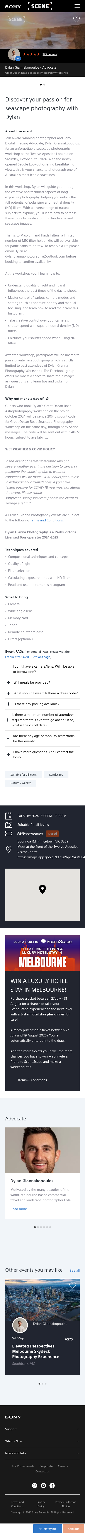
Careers (63, 1466)
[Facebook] (52, 1485)
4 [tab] (44, 1227)
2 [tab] (44, 84)
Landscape (56, 774)
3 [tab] (40, 1227)
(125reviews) (50, 54)
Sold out (73, 1529)
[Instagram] (34, 1485)
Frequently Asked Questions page (27, 657)
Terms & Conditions (32, 1080)
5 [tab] (47, 1227)
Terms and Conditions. (47, 520)
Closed (52, 833)
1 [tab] (41, 84)
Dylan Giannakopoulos (31, 1180)
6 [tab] (50, 1227)
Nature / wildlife (20, 783)
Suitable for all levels (23, 774)
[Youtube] (43, 1485)
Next (77, 1173)
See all (75, 1270)
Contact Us (43, 1471)
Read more (18, 1209)
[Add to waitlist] (76, 19)
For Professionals (23, 1466)
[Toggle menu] (77, 6)
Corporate (46, 1466)
